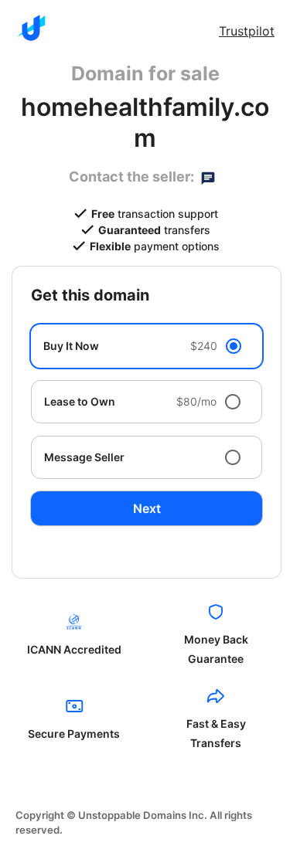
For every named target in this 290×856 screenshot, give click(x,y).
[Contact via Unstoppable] (208, 177)
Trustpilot (247, 31)
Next (147, 508)
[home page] (30, 27)
